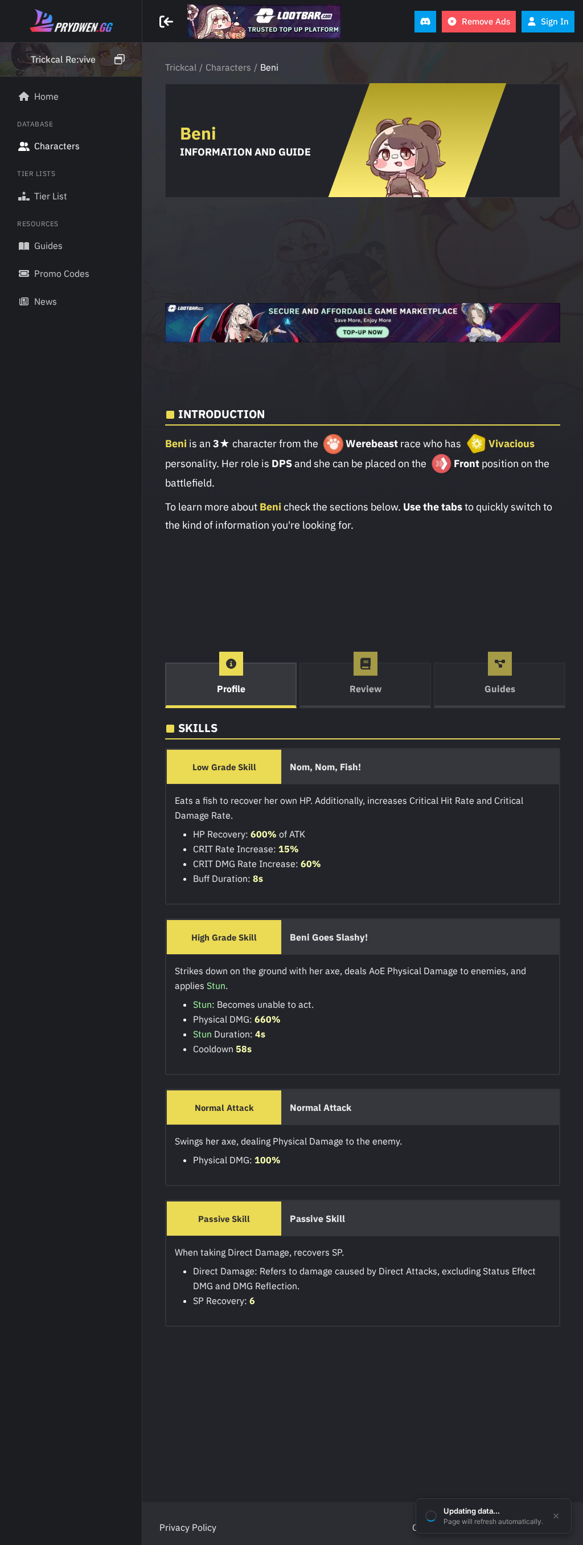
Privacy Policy (187, 1527)
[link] (264, 22)
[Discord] (425, 21)
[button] (71, 60)
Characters (228, 67)
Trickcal (180, 67)
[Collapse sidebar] (167, 21)
